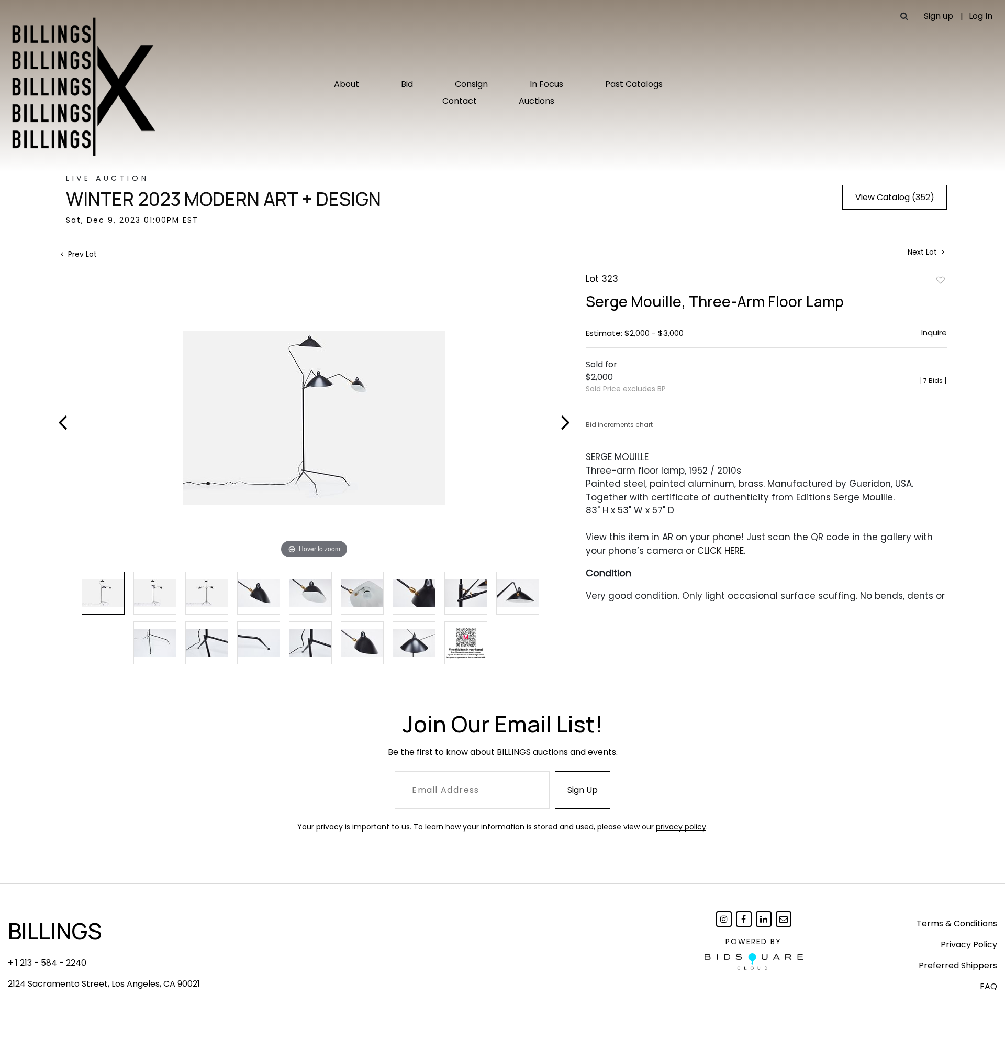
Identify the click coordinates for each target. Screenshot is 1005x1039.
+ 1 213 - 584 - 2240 (47, 963)
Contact (459, 101)
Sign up (938, 16)
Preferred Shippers (958, 965)
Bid (407, 84)
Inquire (934, 332)
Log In (980, 16)
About (346, 84)
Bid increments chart (619, 424)
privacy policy (681, 827)
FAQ (988, 986)
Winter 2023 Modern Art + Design (223, 199)
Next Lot (923, 252)
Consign (471, 84)
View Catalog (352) (894, 197)
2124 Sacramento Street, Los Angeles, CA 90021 (104, 984)
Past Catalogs (634, 84)
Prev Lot (81, 254)
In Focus (546, 84)
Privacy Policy (969, 944)
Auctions (536, 101)
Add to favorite (940, 280)
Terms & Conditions (957, 923)
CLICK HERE (720, 550)
